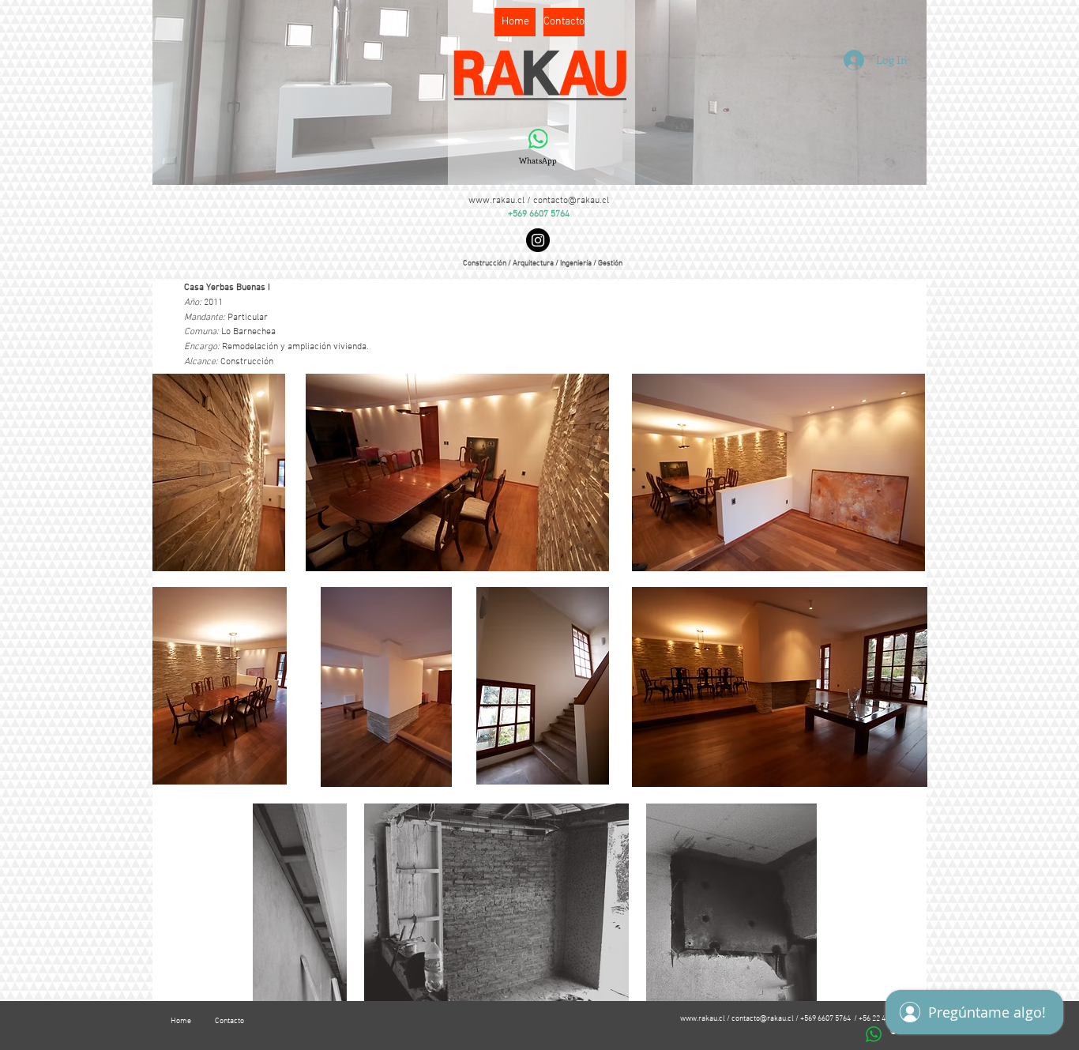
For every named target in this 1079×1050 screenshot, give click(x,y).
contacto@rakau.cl (571, 200)
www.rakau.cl (496, 200)
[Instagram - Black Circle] (538, 240)
